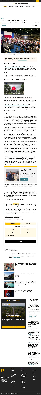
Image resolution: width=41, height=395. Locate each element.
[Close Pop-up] (39, 1)
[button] (20, 197)
